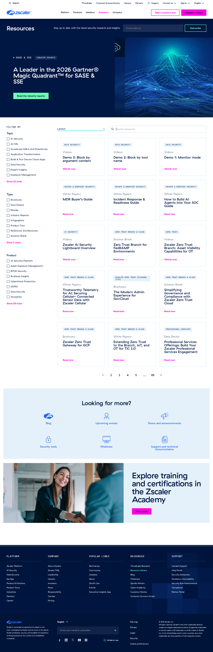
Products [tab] (77, 12)
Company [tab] (117, 12)
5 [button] (136, 375)
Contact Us (168, 3)
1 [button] (103, 375)
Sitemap (134, 622)
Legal (132, 633)
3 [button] (119, 375)
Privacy (133, 627)
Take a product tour (165, 12)
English (197, 3)
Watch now (69, 168)
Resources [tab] (103, 12)
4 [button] (128, 375)
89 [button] (152, 375)
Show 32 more (14, 181)
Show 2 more (14, 242)
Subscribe (195, 28)
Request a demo (194, 12)
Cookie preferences (139, 644)
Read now (68, 214)
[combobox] (157, 129)
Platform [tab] (65, 12)
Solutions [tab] (90, 12)
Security (134, 638)
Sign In (184, 3)
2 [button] (111, 375)
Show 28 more (14, 303)
